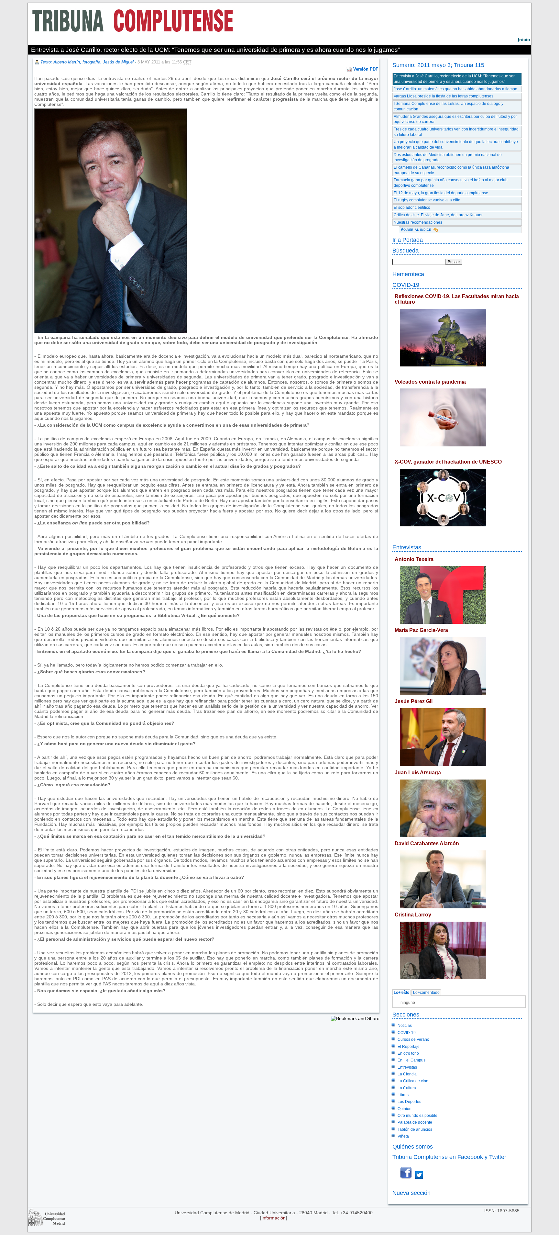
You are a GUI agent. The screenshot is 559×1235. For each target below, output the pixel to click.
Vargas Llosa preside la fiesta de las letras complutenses (443, 96)
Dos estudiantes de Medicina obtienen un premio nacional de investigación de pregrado (448, 157)
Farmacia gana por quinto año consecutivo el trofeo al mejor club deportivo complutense (451, 183)
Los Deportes (409, 1101)
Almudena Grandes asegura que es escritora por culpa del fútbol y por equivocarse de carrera (455, 119)
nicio (524, 39)
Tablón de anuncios (415, 1129)
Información (273, 1217)
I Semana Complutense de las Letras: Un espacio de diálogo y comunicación (448, 106)
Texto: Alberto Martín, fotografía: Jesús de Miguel (87, 62)
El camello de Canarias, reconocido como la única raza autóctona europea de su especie (451, 170)
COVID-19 (405, 284)
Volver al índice (415, 229)
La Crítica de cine (413, 1081)
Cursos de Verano (413, 1039)
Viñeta (403, 1136)
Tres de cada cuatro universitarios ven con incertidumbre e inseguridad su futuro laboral (456, 132)
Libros (403, 1095)
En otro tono (408, 1053)
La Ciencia (407, 1074)
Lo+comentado (426, 992)
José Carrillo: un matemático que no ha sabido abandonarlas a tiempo (455, 89)
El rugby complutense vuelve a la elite (427, 200)
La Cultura (407, 1088)
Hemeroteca (408, 274)
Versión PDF (365, 69)
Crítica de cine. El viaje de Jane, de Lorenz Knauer (438, 215)
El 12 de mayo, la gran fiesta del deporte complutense (441, 193)
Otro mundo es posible (417, 1115)
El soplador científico (412, 207)
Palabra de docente (415, 1122)
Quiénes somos (412, 1146)
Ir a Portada (407, 239)
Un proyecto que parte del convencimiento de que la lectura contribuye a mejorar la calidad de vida (456, 145)
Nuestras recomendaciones (418, 222)
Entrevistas (406, 547)
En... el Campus (411, 1060)
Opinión (404, 1108)
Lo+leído (401, 992)
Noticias (405, 1025)
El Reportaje (409, 1046)
